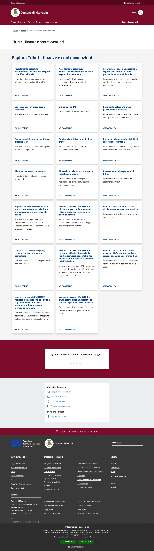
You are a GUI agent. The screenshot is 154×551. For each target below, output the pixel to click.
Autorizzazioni (82, 483)
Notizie (113, 463)
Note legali (81, 509)
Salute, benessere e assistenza (89, 479)
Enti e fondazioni (17, 475)
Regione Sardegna (18, 3)
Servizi (23, 30)
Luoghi (113, 482)
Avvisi (113, 471)
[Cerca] (140, 12)
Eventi (113, 487)
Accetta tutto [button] (68, 542)
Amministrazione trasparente (88, 501)
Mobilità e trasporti (51, 489)
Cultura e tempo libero (52, 467)
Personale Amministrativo (21, 483)
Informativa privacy (84, 505)
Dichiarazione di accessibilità (88, 513)
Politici (13, 479)
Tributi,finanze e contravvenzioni (90, 471)
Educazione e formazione (87, 463)
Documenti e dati (17, 488)
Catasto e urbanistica (52, 482)
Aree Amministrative (19, 467)
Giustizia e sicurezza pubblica (88, 467)
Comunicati (115, 467)
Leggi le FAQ (49, 509)
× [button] (151, 526)
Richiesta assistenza (52, 513)
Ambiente (81, 475)
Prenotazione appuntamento (55, 501)
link (99, 537)
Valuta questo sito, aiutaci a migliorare (78, 431)
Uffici (13, 471)
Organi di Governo (18, 463)
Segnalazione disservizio (53, 505)
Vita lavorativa (49, 471)
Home (15, 30)
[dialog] (77, 537)
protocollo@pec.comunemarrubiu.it (25, 521)
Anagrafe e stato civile (52, 463)
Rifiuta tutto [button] (86, 542)
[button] (77, 547)
